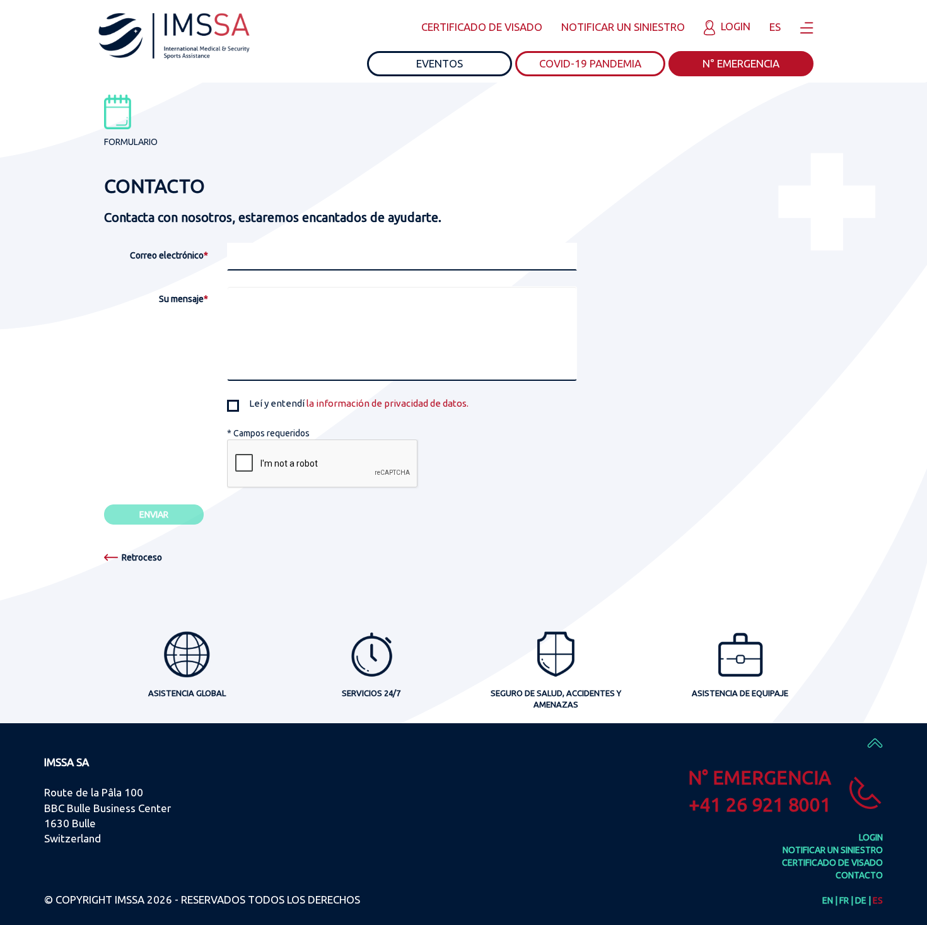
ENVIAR (153, 514)
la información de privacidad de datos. (387, 403)
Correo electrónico (169, 255)
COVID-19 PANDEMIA (590, 63)
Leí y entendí (359, 403)
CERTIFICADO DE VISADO (481, 27)
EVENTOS (439, 63)
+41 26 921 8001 (760, 804)
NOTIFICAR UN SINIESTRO (623, 27)
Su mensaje (183, 299)
